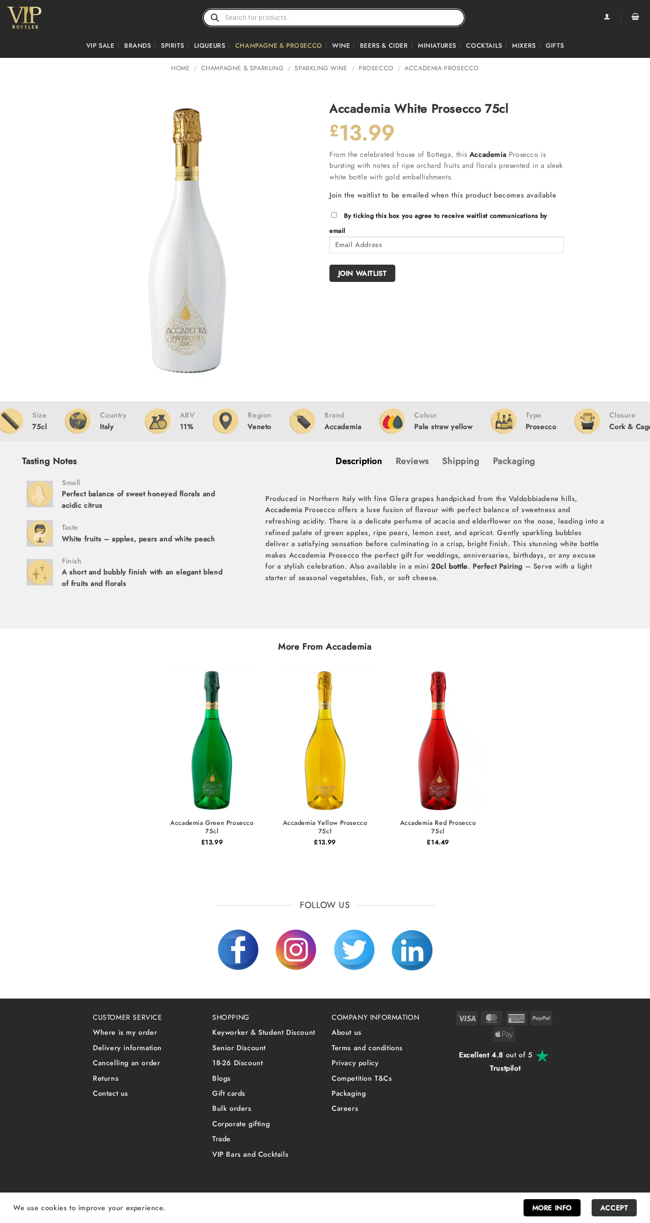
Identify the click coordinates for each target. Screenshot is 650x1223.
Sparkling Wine (320, 68)
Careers (345, 1108)
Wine (341, 45)
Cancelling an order (126, 1063)
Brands (137, 45)
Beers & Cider (384, 45)
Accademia (488, 154)
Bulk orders (232, 1108)
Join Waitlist (362, 273)
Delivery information (127, 1048)
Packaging (349, 1093)
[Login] (607, 18)
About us (347, 1032)
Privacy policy (355, 1063)
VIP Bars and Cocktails (250, 1154)
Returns (106, 1078)
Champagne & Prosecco (278, 45)
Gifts (555, 45)
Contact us (110, 1093)
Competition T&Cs (362, 1078)
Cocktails (484, 45)
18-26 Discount (237, 1063)
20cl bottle (449, 566)
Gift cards (228, 1093)
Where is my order (125, 1032)
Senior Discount (239, 1048)
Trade (221, 1139)
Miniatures (437, 45)
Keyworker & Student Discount (263, 1032)
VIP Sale (100, 45)
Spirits (172, 45)
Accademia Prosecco (442, 68)
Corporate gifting (241, 1124)
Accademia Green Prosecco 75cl (211, 827)
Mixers (524, 45)
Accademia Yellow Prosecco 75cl (325, 827)
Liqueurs (210, 45)
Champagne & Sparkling (242, 68)
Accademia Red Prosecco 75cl (438, 827)
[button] (635, 18)
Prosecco (376, 68)
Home (180, 68)
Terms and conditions (367, 1048)
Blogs (221, 1078)
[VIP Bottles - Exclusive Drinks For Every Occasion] (43, 17)
